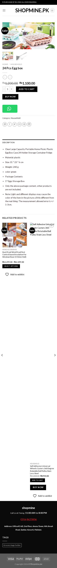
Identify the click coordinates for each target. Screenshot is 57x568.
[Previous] (7, 36)
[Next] (49, 36)
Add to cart (27, 89)
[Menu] (4, 10)
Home (5, 64)
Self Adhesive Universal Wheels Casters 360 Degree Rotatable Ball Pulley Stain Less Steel (42, 469)
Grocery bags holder (12, 545)
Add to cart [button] (37, 480)
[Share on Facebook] (9, 124)
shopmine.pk (28, 10)
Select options (11, 266)
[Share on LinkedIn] (29, 124)
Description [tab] (8, 142)
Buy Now (10, 96)
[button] (9, 109)
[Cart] (52, 10)
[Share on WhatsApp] (5, 124)
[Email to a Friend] (19, 124)
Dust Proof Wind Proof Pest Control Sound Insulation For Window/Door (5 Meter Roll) (14, 254)
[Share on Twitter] (14, 124)
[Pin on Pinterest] (24, 124)
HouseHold (16, 64)
